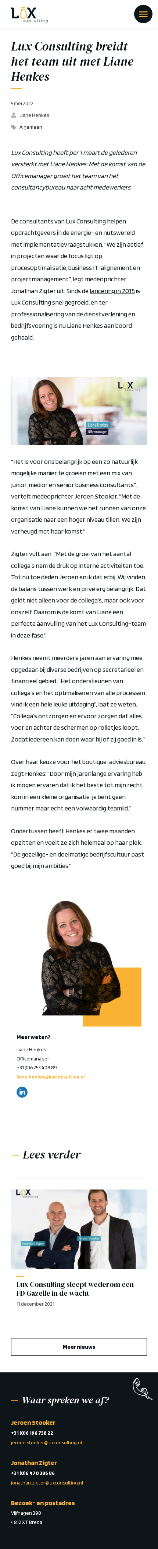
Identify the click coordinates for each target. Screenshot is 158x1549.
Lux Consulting (86, 221)
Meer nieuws (79, 1346)
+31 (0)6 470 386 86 (33, 1473)
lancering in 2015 (112, 291)
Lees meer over (75, 955)
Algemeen (30, 127)
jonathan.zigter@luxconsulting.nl (47, 1483)
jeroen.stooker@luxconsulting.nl (46, 1442)
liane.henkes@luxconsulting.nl (51, 1077)
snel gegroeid (70, 302)
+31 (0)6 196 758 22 (32, 1433)
